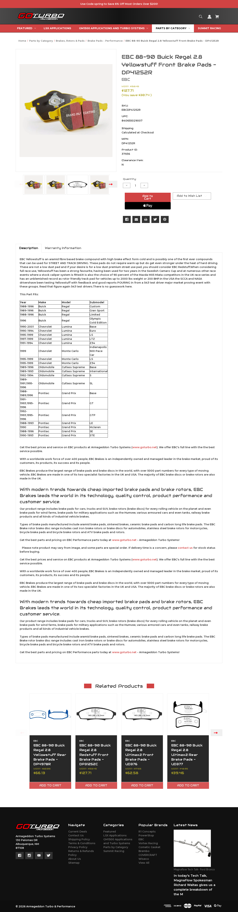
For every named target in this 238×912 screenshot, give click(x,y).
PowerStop (146, 835)
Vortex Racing (148, 843)
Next (111, 184)
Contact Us (76, 835)
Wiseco (144, 859)
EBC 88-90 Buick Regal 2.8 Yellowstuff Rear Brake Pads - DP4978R (49, 754)
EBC (141, 839)
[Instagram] (29, 855)
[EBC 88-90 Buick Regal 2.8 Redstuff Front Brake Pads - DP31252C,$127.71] (96, 714)
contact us (185, 547)
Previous (20, 184)
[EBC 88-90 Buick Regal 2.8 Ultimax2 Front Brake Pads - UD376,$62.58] (142, 714)
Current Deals (77, 831)
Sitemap (74, 862)
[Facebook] (127, 219)
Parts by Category (115, 847)
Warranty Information (63, 248)
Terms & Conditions (81, 843)
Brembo (144, 851)
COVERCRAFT (148, 855)
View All (144, 862)
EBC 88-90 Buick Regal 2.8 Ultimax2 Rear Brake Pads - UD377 (187, 754)
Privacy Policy (77, 847)
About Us (74, 859)
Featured (109, 831)
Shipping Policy (79, 839)
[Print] (146, 219)
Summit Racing (113, 851)
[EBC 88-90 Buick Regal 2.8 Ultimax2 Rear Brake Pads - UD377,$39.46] (188, 714)
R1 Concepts (147, 831)
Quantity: (129, 179)
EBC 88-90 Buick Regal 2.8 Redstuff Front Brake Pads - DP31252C (95, 754)
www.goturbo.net (144, 447)
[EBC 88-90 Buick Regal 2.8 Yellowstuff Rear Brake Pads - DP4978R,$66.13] (50, 714)
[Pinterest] (165, 219)
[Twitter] (155, 219)
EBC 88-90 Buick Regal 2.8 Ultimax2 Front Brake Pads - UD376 (141, 754)
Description (28, 248)
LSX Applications (115, 835)
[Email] (136, 219)
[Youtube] (39, 855)
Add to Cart (50, 785)
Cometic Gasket (149, 847)
